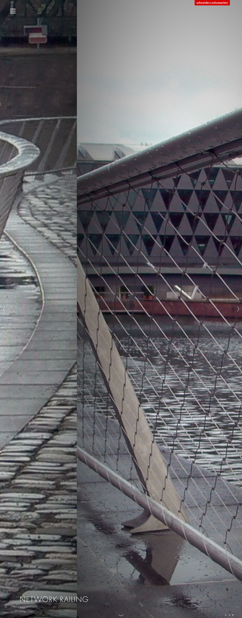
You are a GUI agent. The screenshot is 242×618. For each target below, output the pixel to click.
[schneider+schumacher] (212, 3)
